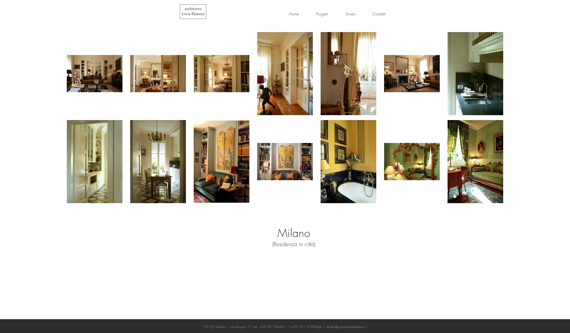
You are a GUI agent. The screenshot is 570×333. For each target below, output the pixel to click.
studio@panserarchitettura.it (346, 326)
